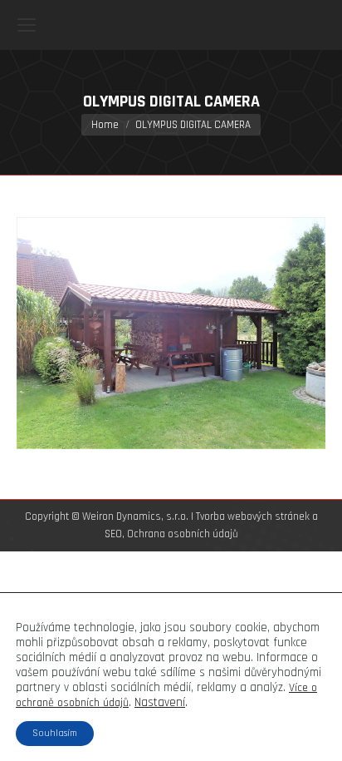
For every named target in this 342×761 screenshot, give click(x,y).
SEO (113, 534)
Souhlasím (54, 733)
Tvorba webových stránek (253, 516)
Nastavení (159, 702)
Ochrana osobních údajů (182, 534)
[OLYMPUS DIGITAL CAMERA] (171, 333)
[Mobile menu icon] (27, 25)
